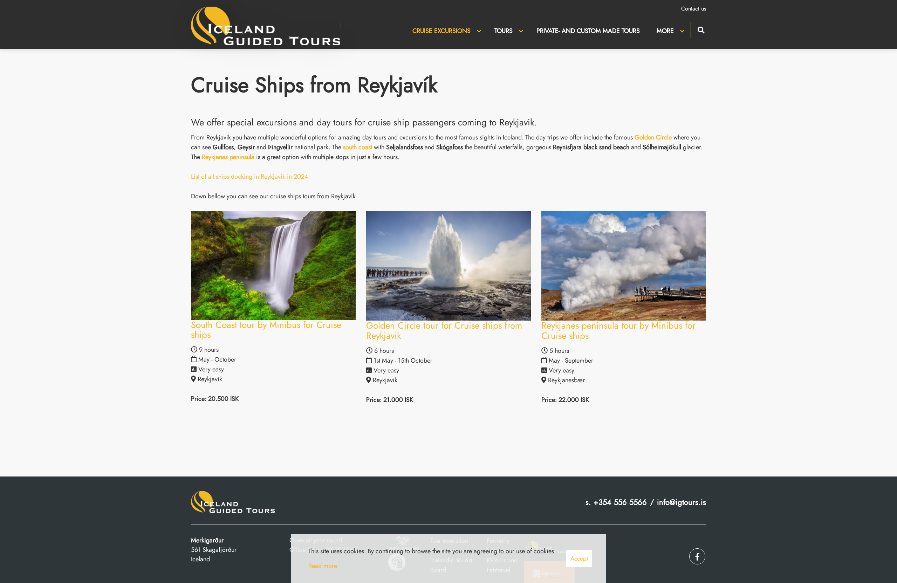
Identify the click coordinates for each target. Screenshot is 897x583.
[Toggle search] (701, 29)
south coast (357, 147)
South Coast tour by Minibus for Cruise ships (266, 330)
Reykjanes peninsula (228, 157)
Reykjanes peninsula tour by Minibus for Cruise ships (618, 330)
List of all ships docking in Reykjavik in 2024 (249, 176)
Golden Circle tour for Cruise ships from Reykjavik (444, 330)
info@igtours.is (681, 502)
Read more (322, 565)
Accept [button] (579, 558)
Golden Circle (653, 137)
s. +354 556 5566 (616, 502)
